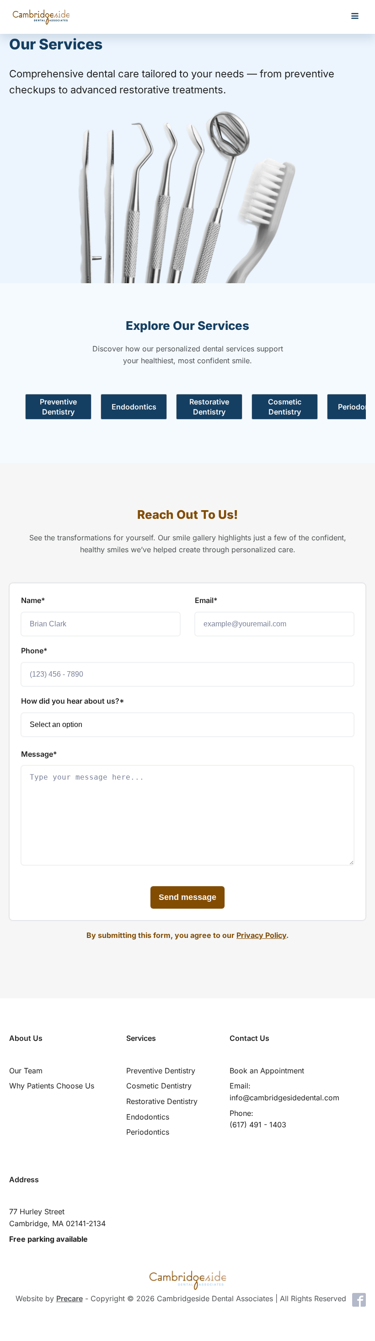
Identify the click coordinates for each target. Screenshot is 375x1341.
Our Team (26, 1070)
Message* (39, 754)
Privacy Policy (261, 935)
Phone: (258, 1119)
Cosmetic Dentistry (159, 1085)
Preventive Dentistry (160, 1070)
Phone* (34, 650)
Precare (69, 1298)
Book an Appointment (267, 1070)
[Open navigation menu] (355, 17)
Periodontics (147, 1131)
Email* (206, 600)
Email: (284, 1091)
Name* (33, 600)
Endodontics (147, 1116)
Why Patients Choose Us (51, 1085)
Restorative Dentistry (162, 1101)
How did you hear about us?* (72, 701)
